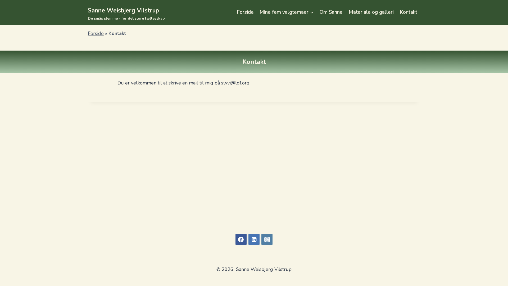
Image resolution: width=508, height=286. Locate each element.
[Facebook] (241, 239)
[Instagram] (267, 239)
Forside (245, 12)
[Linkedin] (254, 239)
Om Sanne (331, 12)
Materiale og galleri (371, 12)
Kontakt (408, 12)
